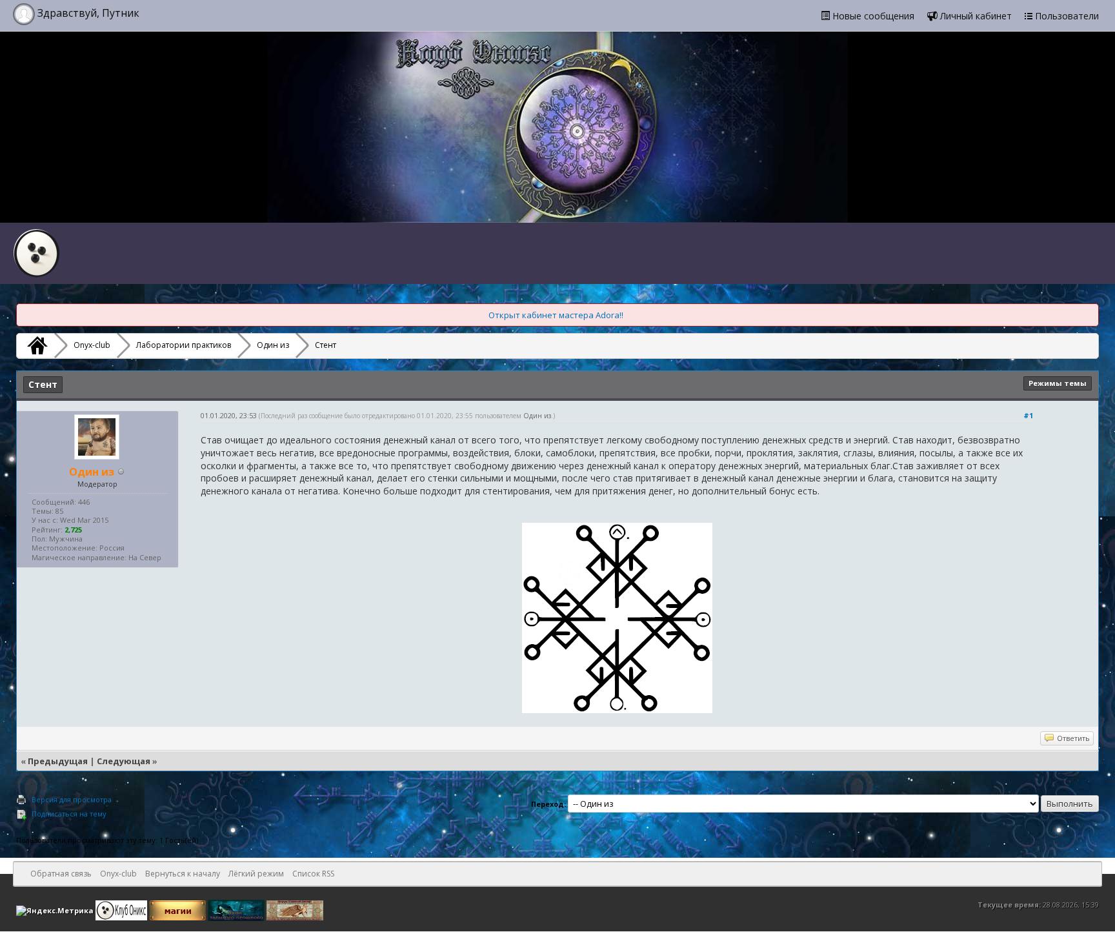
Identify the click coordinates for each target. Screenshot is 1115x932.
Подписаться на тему (69, 813)
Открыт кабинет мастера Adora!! (555, 315)
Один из (273, 344)
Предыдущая (58, 761)
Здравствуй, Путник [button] (87, 13)
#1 (1028, 415)
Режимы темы (1058, 383)
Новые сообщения (872, 16)
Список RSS (313, 873)
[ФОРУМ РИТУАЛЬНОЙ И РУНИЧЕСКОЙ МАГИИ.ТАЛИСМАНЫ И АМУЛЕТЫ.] (237, 910)
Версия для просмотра (72, 799)
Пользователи (1065, 16)
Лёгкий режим (256, 873)
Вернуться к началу (182, 873)
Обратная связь (61, 873)
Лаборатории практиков (183, 344)
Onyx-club (92, 344)
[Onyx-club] (35, 345)
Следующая (123, 761)
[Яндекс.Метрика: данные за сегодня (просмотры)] (55, 911)
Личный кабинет (975, 16)
